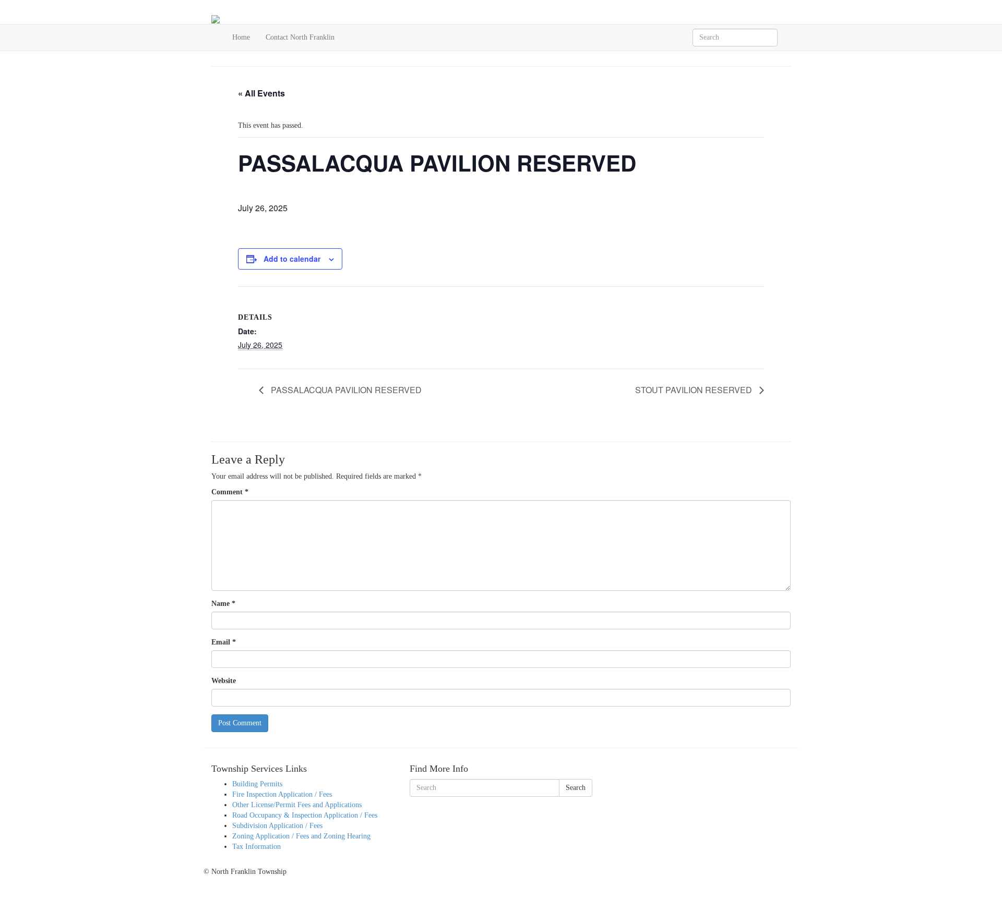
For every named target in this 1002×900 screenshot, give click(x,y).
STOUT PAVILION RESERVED (694, 390)
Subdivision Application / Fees (277, 826)
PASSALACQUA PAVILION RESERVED (345, 390)
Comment (229, 492)
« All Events (261, 93)
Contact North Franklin (300, 37)
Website (223, 681)
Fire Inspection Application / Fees (282, 794)
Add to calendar (292, 258)
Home (241, 37)
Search (576, 788)
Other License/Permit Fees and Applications (297, 805)
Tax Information (256, 846)
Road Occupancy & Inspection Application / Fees (304, 815)
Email (223, 642)
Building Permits (257, 784)
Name (223, 603)
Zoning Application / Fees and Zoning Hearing (301, 836)
